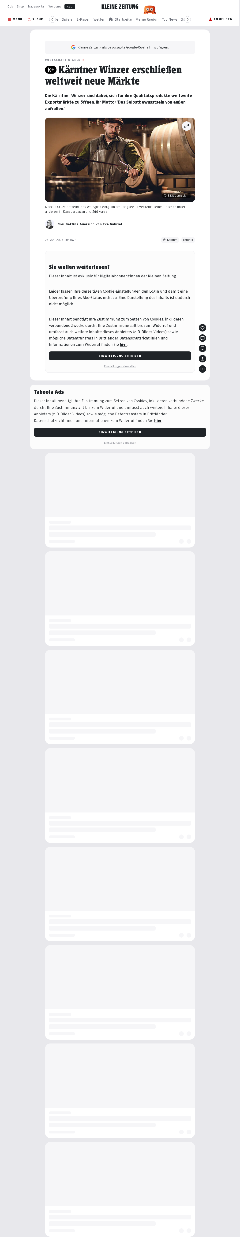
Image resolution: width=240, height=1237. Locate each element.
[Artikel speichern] (201, 348)
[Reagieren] (201, 328)
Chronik (186, 239)
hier (121, 345)
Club (10, 6)
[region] (120, 19)
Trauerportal (36, 6)
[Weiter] (187, 19)
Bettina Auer (75, 224)
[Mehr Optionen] (201, 369)
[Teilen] (201, 358)
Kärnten (170, 239)
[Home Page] (120, 6)
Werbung (55, 6)
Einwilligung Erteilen (118, 355)
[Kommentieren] (201, 338)
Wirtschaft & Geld (61, 59)
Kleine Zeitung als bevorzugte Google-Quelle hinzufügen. (121, 47)
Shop (20, 6)
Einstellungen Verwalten (118, 366)
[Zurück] (52, 19)
